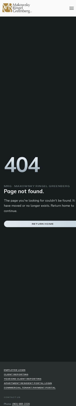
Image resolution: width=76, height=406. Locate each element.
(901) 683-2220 (21, 404)
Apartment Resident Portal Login (28, 383)
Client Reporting (16, 374)
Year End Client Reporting (22, 379)
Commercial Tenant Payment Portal (30, 387)
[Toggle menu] (71, 8)
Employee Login (14, 370)
